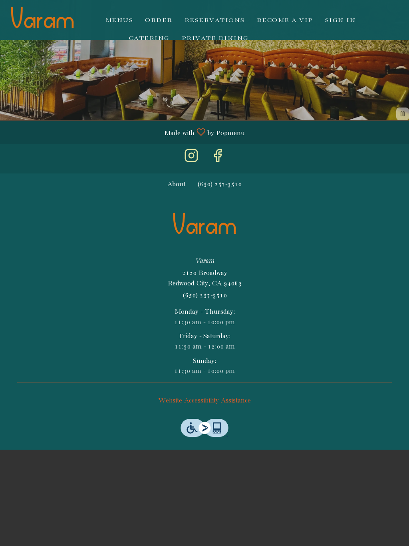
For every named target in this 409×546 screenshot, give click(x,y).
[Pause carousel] (402, 114)
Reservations (215, 20)
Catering (149, 38)
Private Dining (215, 38)
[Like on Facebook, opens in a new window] (217, 158)
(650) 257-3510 (205, 295)
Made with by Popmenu (125, 132)
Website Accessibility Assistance (204, 401)
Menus (119, 20)
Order (159, 20)
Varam (204, 226)
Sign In (340, 20)
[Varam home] (42, 20)
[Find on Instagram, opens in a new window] (191, 158)
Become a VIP (285, 20)
